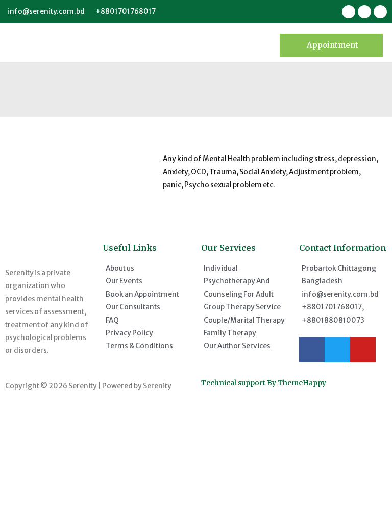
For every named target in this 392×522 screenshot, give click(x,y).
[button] (331, 45)
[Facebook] (312, 349)
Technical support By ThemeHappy (263, 383)
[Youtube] (363, 349)
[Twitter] (337, 349)
